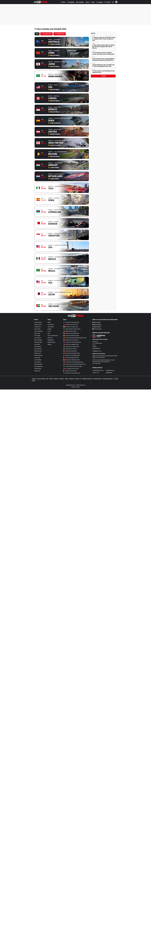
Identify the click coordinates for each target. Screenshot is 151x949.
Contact (51, 378)
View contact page (96, 363)
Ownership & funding (107, 378)
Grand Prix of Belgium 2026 (72, 344)
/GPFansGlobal (97, 329)
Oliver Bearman (38, 351)
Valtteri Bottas (37, 368)
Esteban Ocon (37, 353)
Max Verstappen (38, 340)
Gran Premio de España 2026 (72, 353)
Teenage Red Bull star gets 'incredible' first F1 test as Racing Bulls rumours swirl (103, 65)
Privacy (33, 380)
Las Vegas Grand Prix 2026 (72, 368)
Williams (50, 344)
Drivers (87, 2)
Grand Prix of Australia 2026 (72, 322)
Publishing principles (87, 378)
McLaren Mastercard (53, 335)
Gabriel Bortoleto (38, 364)
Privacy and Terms (41, 378)
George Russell (37, 348)
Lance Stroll (37, 357)
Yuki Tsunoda (37, 362)
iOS (80, 378)
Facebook (61, 378)
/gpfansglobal (97, 322)
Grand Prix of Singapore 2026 (72, 359)
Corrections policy (97, 378)
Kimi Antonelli (37, 346)
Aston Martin (51, 324)
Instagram (71, 378)
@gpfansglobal (97, 324)
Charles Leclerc (38, 324)
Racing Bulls (51, 340)
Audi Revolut (51, 326)
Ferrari (49, 331)
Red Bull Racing (51, 342)
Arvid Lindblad (37, 359)
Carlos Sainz (37, 344)
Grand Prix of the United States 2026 (74, 362)
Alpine (49, 322)
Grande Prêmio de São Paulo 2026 (73, 366)
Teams (93, 2)
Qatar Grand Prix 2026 (70, 370)
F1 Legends (99, 2)
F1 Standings (70, 2)
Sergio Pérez (37, 370)
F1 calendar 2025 (46, 34)
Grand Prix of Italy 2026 (71, 351)
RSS (47, 378)
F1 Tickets (107, 2)
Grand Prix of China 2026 (71, 324)
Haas (49, 333)
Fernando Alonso (38, 355)
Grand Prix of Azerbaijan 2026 (72, 355)
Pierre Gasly (37, 333)
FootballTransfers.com (97, 370)
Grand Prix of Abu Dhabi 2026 (72, 373)
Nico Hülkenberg (38, 366)
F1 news (103, 76)
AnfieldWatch (109, 372)
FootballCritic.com (110, 370)
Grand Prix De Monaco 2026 (72, 335)
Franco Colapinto (38, 331)
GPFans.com (95, 372)
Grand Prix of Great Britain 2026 (73, 342)
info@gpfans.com (96, 351)
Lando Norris (37, 326)
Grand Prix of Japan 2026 (71, 326)
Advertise (56, 378)
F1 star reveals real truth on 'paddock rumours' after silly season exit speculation (103, 53)
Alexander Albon (38, 342)
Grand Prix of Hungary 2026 (72, 346)
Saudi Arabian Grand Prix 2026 (72, 329)
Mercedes (50, 337)
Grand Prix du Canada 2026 (72, 333)
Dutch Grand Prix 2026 (70, 348)
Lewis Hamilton (38, 322)
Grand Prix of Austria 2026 (71, 340)
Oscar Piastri (37, 329)
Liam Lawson (37, 337)
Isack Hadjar (37, 335)
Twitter (66, 378)
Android (77, 378)
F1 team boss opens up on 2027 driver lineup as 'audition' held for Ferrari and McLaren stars (103, 39)
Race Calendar (80, 2)
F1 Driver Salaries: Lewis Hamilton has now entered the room (103, 71)
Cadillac (49, 329)
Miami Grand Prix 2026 (71, 331)
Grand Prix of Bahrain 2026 (72, 357)
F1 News (63, 2)
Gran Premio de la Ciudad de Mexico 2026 (75, 364)
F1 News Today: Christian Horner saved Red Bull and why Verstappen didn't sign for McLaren (103, 46)
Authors (34, 378)
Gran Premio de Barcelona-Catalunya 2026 (75, 337)
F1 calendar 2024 (60, 34)
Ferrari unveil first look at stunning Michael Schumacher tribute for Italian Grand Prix (103, 59)
